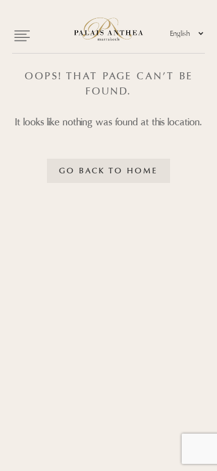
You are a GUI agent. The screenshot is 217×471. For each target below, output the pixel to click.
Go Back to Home (108, 171)
